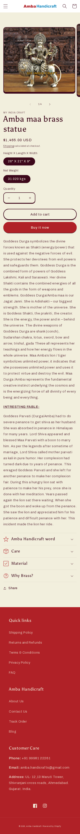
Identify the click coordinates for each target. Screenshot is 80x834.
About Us (16, 701)
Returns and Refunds (25, 642)
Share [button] (13, 588)
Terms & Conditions (24, 652)
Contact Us (18, 711)
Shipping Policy (21, 632)
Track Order (18, 721)
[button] (5, 6)
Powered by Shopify (51, 826)
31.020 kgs (17, 179)
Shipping (8, 146)
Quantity (9, 188)
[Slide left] (30, 104)
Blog (12, 731)
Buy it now (40, 227)
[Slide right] (50, 104)
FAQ (12, 672)
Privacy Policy (19, 662)
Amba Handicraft (34, 826)
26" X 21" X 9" (19, 161)
